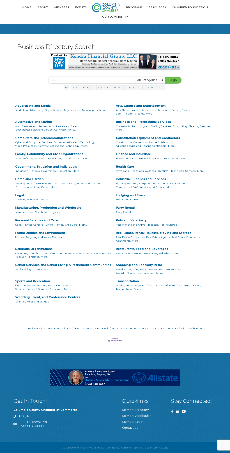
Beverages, (151, 253)
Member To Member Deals (127, 328)
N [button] (119, 87)
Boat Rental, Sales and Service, (34, 129)
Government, (49, 170)
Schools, (35, 170)
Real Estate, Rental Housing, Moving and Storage (153, 233)
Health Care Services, (183, 170)
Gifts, (136, 269)
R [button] (134, 87)
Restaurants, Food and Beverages (142, 249)
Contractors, (140, 142)
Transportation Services (130, 289)
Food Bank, (54, 158)
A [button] (73, 87)
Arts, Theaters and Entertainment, (136, 110)
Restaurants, (123, 253)
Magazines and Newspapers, (80, 110)
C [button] (80, 87)
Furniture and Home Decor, (32, 187)
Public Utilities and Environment (40, 233)
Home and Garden (29, 179)
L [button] (111, 87)
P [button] (126, 87)
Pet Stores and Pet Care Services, (160, 269)
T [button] (140, 87)
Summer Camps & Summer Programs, (38, 289)
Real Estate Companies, (130, 237)
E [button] (87, 87)
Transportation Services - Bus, (171, 285)
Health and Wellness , (143, 170)
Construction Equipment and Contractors (148, 138)
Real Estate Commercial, (186, 237)
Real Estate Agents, (158, 237)
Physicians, (122, 170)
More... (103, 110)
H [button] (98, 87)
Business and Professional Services (143, 122)
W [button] (152, 87)
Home (26, 7)
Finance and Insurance (133, 154)
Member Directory (135, 410)
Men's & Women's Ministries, (93, 253)
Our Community (115, 16)
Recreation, (55, 285)
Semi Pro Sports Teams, (130, 113)
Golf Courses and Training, (31, 285)
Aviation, (196, 285)
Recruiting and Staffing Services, (152, 126)
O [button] (122, 87)
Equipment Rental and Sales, (156, 183)
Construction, (124, 142)
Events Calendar (84, 328)
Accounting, (180, 126)
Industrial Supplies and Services (141, 179)
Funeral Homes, (54, 224)
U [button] (144, 87)
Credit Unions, (171, 158)
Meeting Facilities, (182, 110)
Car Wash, (60, 129)
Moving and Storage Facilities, (134, 285)
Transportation (127, 281)
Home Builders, (158, 142)
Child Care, (71, 224)
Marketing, (21, 110)
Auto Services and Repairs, (31, 126)
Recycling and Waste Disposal (44, 237)
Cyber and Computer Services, (33, 142)
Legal (19, 195)
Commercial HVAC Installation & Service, (140, 187)
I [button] (101, 87)
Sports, (67, 285)
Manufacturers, (24, 212)
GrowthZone (160, 447)
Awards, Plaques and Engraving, (135, 273)
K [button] (108, 87)
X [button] (156, 87)
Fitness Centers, (33, 224)
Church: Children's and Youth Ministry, (52, 253)
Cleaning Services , (199, 126)
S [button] (137, 87)
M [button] (115, 87)
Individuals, (22, 170)
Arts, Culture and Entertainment (140, 105)
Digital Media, (53, 110)
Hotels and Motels (127, 199)
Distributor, (41, 212)
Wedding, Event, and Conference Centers (47, 297)
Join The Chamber (192, 328)
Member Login (132, 421)
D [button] (84, 87)
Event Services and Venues (32, 301)
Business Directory (38, 328)
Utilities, (19, 237)
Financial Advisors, (150, 158)
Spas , (18, 224)
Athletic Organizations (76, 158)
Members (61, 7)
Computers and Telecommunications (44, 138)
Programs (134, 7)
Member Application (136, 416)
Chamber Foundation (190, 7)
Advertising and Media (33, 105)
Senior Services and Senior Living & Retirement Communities (63, 265)
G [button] (94, 87)
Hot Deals (103, 328)
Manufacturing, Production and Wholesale (48, 207)
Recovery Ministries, (27, 256)
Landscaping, (67, 183)
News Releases (62, 328)
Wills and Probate (38, 199)
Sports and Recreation (32, 281)
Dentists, (163, 170)
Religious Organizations (33, 249)
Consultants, (123, 126)
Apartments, (123, 240)
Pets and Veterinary (131, 220)
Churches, (21, 253)
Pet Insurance (168, 224)
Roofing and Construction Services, (36, 183)
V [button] (148, 87)
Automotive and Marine (33, 122)
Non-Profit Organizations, (30, 158)
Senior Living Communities (31, 269)
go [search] (175, 80)
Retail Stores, (124, 269)
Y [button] (159, 87)
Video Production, (26, 145)
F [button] (91, 87)
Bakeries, (164, 253)
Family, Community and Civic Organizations (49, 154)
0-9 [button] (66, 87)
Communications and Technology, (74, 142)
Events (81, 7)
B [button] (77, 87)
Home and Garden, (88, 183)
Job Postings (154, 328)
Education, (64, 170)
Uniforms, (181, 183)
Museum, (164, 110)
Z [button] (163, 87)
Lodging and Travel (131, 195)
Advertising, (36, 110)
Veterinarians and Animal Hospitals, (137, 224)
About (43, 7)
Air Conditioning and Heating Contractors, (141, 145)
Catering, (137, 253)
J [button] (104, 87)
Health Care (125, 166)
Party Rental (125, 207)
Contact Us (171, 328)
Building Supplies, (127, 183)
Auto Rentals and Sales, (63, 126)
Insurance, (131, 158)
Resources (157, 7)
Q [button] (130, 87)
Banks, (120, 158)
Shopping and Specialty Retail (139, 265)
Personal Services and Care (36, 220)
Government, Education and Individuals (46, 166)
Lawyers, (20, 199)
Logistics (54, 212)
